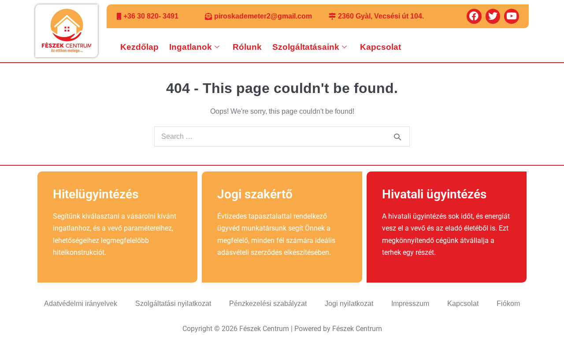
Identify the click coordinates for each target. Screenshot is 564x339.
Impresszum (410, 303)
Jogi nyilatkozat (349, 303)
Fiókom (508, 303)
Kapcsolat (380, 47)
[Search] (397, 137)
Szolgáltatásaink (305, 47)
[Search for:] (282, 136)
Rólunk (247, 47)
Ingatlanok (190, 47)
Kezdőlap (139, 47)
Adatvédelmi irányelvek (80, 303)
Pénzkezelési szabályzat (268, 303)
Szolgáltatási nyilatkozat (173, 303)
